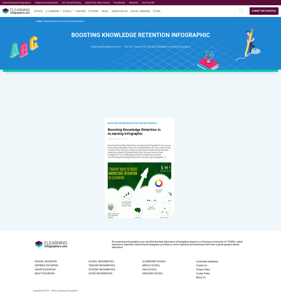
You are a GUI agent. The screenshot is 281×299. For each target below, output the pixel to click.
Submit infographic (264, 11)
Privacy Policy (203, 269)
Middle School (151, 265)
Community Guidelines (207, 261)
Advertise (133, 2)
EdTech (38, 11)
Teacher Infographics (102, 265)
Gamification (119, 11)
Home (39, 21)
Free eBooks (119, 2)
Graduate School (152, 273)
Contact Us (201, 265)
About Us (200, 277)
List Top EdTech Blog (71, 2)
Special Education (46, 261)
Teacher (80, 11)
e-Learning (52, 11)
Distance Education (46, 265)
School (67, 11)
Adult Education (44, 273)
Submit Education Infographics (16, 2)
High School (149, 269)
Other (156, 11)
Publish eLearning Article (46, 2)
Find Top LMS (148, 2)
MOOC (105, 11)
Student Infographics (102, 269)
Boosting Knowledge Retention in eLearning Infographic (134, 132)
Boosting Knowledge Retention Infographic (132, 123)
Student (94, 11)
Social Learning (140, 11)
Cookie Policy (203, 273)
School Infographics (101, 261)
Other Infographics (100, 273)
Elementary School (154, 261)
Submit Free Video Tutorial (97, 2)
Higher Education (45, 269)
